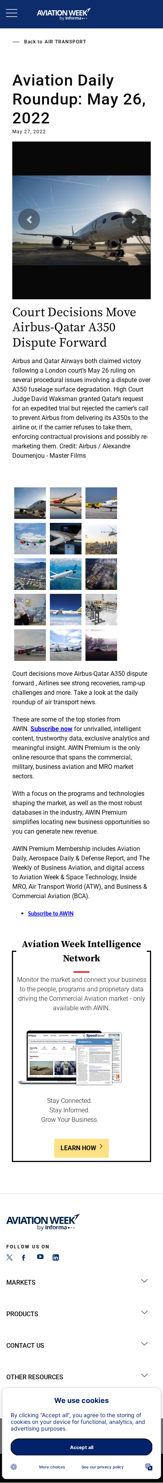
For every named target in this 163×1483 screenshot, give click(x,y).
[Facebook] (25, 1258)
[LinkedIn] (56, 1258)
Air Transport (65, 42)
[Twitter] (9, 1258)
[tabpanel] (81, 298)
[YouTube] (40, 1258)
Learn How (78, 1148)
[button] (29, 219)
